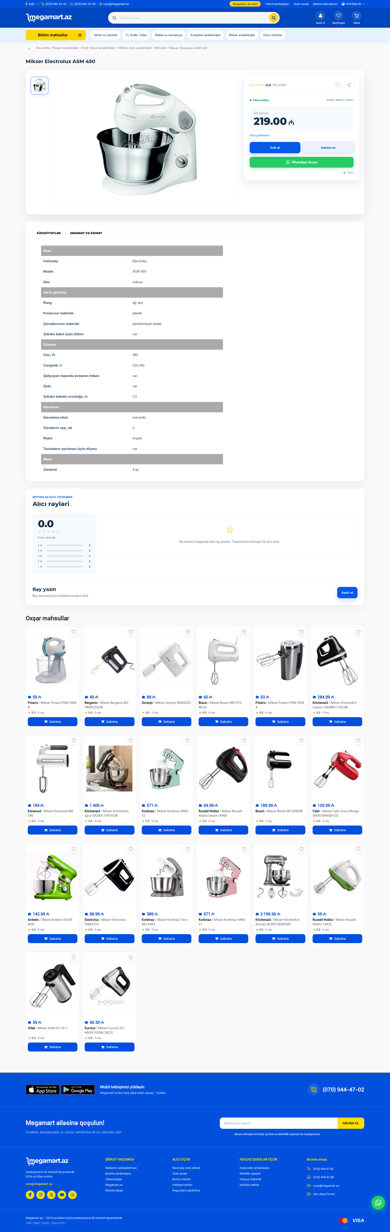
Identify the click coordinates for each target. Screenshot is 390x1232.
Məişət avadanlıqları (242, 35)
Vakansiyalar (113, 1179)
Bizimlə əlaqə (114, 1190)
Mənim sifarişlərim (325, 4)
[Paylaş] (349, 85)
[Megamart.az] (47, 1161)
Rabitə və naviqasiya (168, 35)
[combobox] (194, 18)
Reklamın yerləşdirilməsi (121, 1168)
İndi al (275, 147)
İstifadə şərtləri (249, 1184)
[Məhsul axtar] (274, 18)
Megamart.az (114, 1184)
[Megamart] (50, 18)
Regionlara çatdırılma (186, 1190)
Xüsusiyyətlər (49, 233)
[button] (356, 18)
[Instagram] (40, 1195)
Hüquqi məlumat (250, 1179)
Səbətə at (328, 147)
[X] (51, 1195)
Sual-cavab (179, 1173)
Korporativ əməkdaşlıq (254, 1168)
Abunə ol (351, 1123)
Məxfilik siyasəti (250, 1173)
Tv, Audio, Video (136, 35)
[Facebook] (30, 1195)
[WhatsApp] (72, 1195)
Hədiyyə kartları (182, 1184)
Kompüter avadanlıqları (205, 35)
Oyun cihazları (272, 35)
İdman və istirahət (105, 35)
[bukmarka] (73, 632)
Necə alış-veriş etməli (186, 1168)
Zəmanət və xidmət (86, 233)
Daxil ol (347, 592)
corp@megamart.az (39, 1184)
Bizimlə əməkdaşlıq (118, 1173)
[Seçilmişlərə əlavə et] (337, 85)
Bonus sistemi (181, 1179)
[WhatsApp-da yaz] (378, 1202)
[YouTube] (62, 1195)
